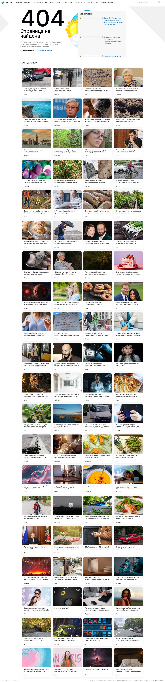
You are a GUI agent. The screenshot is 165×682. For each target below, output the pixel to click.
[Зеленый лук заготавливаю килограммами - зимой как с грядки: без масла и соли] (128, 235)
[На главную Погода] (8, 2)
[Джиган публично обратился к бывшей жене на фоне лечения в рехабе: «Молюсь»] (67, 357)
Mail (3, 680)
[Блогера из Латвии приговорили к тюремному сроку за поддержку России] (36, 265)
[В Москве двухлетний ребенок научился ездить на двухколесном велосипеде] (36, 510)
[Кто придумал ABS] (67, 601)
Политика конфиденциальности (105, 680)
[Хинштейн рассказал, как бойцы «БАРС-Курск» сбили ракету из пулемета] (67, 510)
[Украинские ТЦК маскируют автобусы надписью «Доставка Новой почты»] (97, 418)
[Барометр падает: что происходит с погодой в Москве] (97, 326)
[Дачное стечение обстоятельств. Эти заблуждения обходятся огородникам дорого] (36, 204)
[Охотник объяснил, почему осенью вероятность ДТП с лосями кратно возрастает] (36, 632)
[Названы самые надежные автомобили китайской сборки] (128, 540)
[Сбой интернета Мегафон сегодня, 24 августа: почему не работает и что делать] (128, 418)
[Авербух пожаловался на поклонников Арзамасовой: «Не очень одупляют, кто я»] (97, 235)
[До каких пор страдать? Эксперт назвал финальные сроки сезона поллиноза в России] (67, 296)
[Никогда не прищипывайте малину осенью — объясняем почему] (67, 174)
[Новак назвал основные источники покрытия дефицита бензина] (128, 632)
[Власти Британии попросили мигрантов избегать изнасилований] (36, 143)
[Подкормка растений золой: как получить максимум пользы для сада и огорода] (67, 540)
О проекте (92, 680)
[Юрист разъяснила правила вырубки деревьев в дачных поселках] (67, 448)
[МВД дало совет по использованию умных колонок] (97, 571)
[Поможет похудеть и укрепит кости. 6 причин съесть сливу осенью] (36, 174)
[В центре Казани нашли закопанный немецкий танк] (97, 174)
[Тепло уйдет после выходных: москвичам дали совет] (67, 235)
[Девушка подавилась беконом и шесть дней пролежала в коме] (67, 387)
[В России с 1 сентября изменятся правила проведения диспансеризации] (67, 204)
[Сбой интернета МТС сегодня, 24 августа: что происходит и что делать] (97, 540)
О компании (9, 680)
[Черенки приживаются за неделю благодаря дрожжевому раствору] (128, 204)
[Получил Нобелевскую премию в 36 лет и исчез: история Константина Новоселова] (128, 143)
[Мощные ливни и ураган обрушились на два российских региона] (128, 174)
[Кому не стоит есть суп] (97, 479)
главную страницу (44, 50)
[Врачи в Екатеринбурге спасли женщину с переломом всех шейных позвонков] (128, 571)
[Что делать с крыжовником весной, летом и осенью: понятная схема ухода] (128, 448)
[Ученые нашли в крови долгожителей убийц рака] (97, 357)
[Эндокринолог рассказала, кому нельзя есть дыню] (97, 448)
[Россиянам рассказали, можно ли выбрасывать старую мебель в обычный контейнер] (67, 571)
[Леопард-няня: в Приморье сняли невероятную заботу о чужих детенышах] (67, 143)
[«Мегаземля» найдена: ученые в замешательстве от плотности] (36, 296)
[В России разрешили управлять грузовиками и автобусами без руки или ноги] (97, 510)
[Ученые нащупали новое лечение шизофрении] (128, 357)
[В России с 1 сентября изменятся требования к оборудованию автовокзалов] (36, 357)
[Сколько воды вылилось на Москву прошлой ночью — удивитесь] (67, 632)
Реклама (16, 680)
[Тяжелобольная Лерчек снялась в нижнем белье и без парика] (128, 601)
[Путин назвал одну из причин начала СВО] (36, 540)
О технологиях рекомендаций (124, 680)
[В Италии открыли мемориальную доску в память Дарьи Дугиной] (67, 326)
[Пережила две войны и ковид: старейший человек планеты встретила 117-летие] (128, 82)
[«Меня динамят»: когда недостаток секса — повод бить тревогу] (128, 662)
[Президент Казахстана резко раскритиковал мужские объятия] (67, 113)
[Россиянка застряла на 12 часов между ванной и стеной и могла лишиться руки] (128, 326)
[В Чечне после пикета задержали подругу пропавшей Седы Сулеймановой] (97, 143)
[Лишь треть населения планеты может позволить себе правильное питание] (128, 510)
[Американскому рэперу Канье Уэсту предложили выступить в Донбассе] (36, 571)
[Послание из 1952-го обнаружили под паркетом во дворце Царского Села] (97, 82)
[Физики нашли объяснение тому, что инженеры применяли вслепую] (36, 662)
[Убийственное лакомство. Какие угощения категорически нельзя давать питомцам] (97, 113)
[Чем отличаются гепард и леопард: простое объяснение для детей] (36, 387)
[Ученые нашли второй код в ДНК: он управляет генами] (36, 479)
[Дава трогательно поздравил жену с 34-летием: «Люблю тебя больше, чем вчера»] (36, 601)
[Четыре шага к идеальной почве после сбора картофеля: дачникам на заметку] (128, 113)
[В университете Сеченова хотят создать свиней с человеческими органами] (97, 204)
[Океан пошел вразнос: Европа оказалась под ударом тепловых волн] (36, 113)
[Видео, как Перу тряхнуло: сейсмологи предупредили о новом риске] (36, 448)
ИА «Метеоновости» (157, 680)
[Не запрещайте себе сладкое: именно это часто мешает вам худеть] (128, 265)
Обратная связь (138, 680)
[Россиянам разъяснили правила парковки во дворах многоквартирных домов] (97, 632)
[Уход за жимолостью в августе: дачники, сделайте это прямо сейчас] (36, 418)
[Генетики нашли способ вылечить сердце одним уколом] (97, 387)
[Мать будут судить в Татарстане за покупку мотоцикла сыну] (36, 82)
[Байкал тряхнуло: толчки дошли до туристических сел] (67, 418)
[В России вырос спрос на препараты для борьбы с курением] (36, 326)
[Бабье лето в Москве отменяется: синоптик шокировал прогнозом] (67, 82)
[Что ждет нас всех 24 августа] (97, 662)
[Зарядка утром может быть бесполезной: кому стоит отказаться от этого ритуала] (67, 479)
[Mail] (3, 2)
